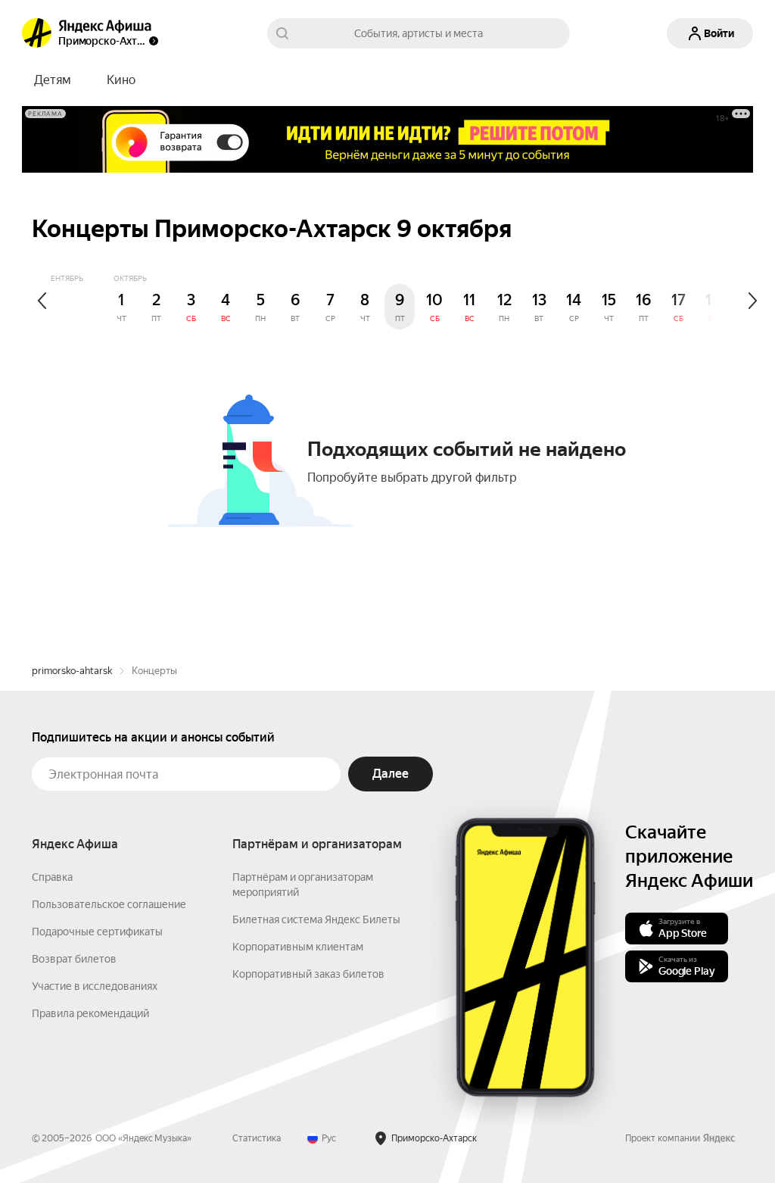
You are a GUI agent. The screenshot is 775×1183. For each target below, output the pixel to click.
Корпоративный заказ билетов (308, 974)
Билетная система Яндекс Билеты (316, 919)
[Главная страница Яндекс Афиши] (37, 33)
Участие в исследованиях (94, 986)
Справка (52, 877)
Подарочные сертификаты (97, 931)
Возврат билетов (74, 959)
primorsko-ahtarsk (72, 670)
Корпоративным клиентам (297, 947)
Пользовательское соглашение (109, 904)
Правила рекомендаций (90, 1013)
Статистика (256, 1138)
